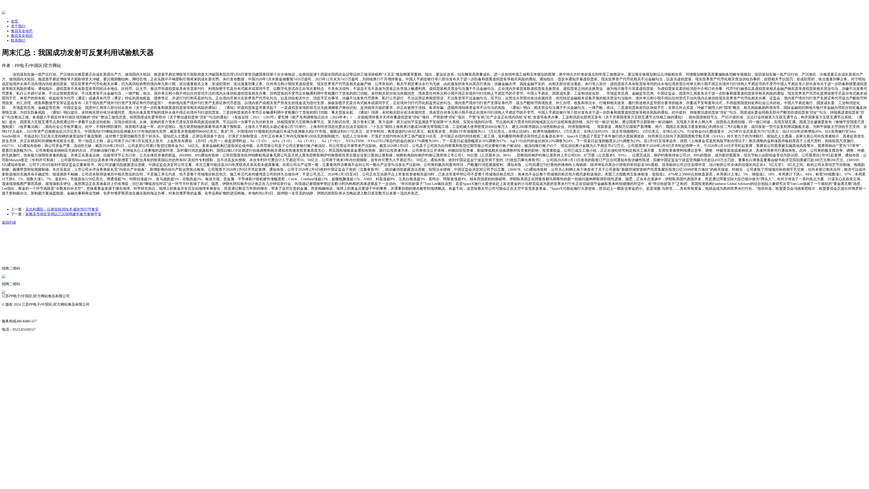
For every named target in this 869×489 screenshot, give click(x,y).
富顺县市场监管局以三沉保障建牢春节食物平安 (63, 214)
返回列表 (9, 222)
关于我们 (18, 26)
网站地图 (9, 313)
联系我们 (18, 40)
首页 (14, 21)
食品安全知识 (22, 36)
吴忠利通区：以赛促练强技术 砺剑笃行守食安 (62, 209)
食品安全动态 (22, 31)
